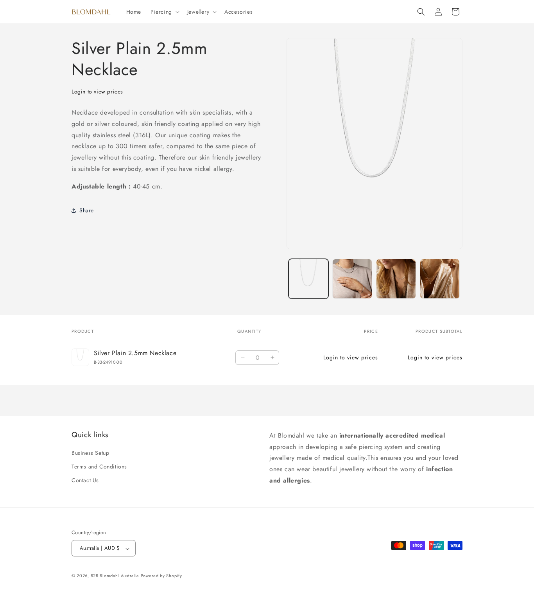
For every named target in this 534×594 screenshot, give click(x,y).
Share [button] (86, 210)
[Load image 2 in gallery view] (352, 279)
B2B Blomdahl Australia (115, 576)
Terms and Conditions (99, 467)
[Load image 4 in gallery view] (440, 279)
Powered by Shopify (161, 576)
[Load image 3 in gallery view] (396, 279)
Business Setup (90, 453)
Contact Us (85, 481)
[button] (164, 12)
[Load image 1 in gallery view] (308, 279)
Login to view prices (97, 91)
